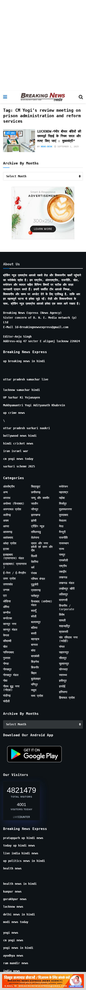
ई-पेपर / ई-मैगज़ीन (14, 573)
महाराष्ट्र (63, 492)
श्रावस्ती (63, 631)
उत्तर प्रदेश (10, 133)
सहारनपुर (64, 652)
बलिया (34, 627)
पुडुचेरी (34, 584)
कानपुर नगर (9, 624)
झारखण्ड (35, 515)
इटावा (6, 549)
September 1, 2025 (67, 146)
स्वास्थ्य (63, 675)
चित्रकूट (35, 486)
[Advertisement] (43, 45)
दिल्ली (34, 556)
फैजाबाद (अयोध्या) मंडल (41, 603)
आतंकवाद (8, 537)
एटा (5, 595)
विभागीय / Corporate (66, 607)
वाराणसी (63, 600)
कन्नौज (6, 612)
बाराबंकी (35, 656)
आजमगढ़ (7, 532)
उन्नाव (6, 590)
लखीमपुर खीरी (67, 588)
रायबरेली (63, 560)
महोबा (62, 498)
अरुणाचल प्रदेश (12, 509)
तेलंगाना (35, 537)
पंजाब (34, 573)
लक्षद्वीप (62, 571)
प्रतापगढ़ (36, 590)
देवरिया (34, 561)
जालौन (34, 503)
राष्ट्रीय (63, 566)
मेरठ (61, 526)
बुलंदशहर (35, 678)
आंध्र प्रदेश (9, 543)
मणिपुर (34, 684)
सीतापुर (63, 658)
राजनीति (63, 537)
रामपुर (62, 554)
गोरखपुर (7, 669)
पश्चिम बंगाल (38, 578)
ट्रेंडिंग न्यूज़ (37, 526)
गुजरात (6, 658)
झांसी (33, 520)
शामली (62, 620)
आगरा (6, 526)
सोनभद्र (63, 669)
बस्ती (33, 633)
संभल (61, 646)
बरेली (33, 616)
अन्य (5, 492)
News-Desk (46, 146)
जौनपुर (34, 509)
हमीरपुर (63, 680)
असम (6, 520)
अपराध (6, 498)
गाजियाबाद (8, 652)
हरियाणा (63, 692)
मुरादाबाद (63, 515)
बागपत (34, 644)
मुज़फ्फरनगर (65, 509)
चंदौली (6, 701)
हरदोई (62, 686)
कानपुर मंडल (10, 629)
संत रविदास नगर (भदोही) (68, 639)
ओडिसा (7, 601)
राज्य (61, 549)
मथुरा (33, 690)
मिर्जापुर (63, 503)
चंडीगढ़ (7, 695)
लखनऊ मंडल (66, 583)
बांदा (33, 650)
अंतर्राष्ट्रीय (9, 486)
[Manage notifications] (76, 980)
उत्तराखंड (8, 584)
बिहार (34, 673)
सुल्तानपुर (64, 663)
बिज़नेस (35, 661)
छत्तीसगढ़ (35, 492)
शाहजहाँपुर (64, 626)
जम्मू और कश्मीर (40, 498)
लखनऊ (63, 577)
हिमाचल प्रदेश (67, 697)
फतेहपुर (35, 595)
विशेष (61, 614)
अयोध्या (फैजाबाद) (13, 503)
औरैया (6, 607)
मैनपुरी (62, 532)
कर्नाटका (7, 618)
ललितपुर (63, 594)
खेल (5, 646)
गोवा (5, 680)
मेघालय (62, 520)
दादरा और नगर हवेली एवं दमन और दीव (42, 547)
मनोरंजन (63, 486)
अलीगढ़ (7, 515)
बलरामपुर (35, 622)
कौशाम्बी (7, 641)
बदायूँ (33, 610)
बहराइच (35, 639)
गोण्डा (6, 663)
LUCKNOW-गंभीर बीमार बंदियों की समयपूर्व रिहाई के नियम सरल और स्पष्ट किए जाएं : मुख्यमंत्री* (59, 136)
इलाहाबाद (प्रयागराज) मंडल (13, 556)
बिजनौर (35, 667)
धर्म (32, 567)
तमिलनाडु (36, 532)
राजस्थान (64, 543)
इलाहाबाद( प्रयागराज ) (15, 565)
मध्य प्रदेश (37, 695)
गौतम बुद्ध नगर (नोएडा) (11, 688)
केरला (6, 635)
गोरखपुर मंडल (10, 675)
